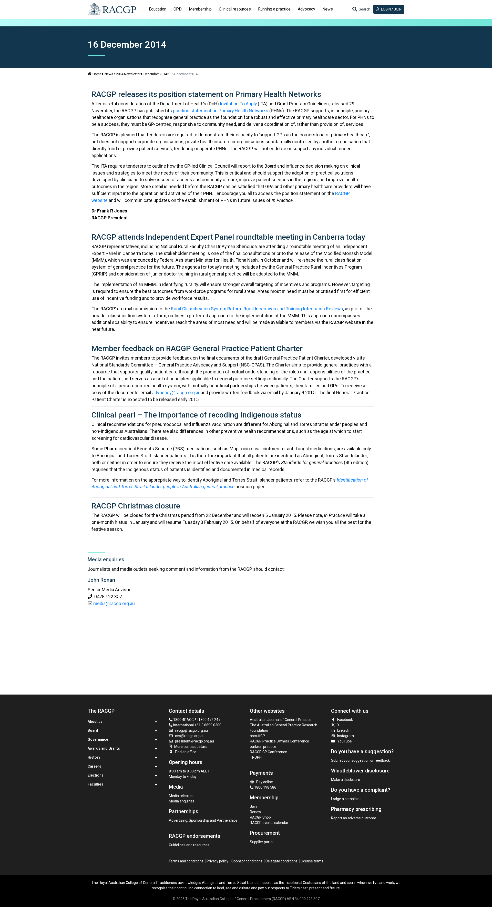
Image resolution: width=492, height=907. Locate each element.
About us (95, 721)
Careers (94, 766)
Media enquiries (181, 801)
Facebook (345, 720)
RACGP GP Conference (268, 752)
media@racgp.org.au (114, 603)
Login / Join (391, 9)
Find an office (185, 752)
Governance (98, 739)
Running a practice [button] (274, 9)
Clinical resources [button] (235, 9)
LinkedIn (344, 730)
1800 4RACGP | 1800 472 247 (196, 720)
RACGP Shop (260, 817)
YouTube (344, 741)
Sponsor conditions (246, 861)
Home (97, 74)
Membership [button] (200, 9)
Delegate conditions (281, 861)
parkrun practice (263, 747)
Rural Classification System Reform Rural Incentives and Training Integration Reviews (257, 308)
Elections (96, 775)
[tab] (157, 9)
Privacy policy (217, 861)
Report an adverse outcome (353, 818)
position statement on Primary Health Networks (220, 110)
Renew (255, 812)
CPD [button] (177, 9)
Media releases (181, 796)
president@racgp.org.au (194, 741)
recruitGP (257, 736)
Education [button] (157, 9)
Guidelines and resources (189, 845)
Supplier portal (261, 842)
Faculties (95, 784)
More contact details (190, 747)
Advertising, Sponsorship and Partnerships (203, 820)
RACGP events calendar (269, 823)
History (94, 757)
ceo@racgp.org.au (189, 736)
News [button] (327, 9)
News (109, 74)
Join (253, 806)
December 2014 (155, 74)
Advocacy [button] (306, 9)
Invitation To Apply (238, 103)
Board (93, 730)
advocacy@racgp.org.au (176, 392)
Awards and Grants (104, 748)
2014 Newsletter (128, 74)
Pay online (264, 782)
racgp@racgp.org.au (191, 730)
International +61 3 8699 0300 (196, 725)
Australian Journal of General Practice (280, 720)
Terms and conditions (186, 861)
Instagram (345, 736)
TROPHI (256, 757)
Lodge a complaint (346, 799)
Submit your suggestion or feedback (360, 760)
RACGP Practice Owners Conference (279, 741)
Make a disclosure (345, 780)
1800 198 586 (264, 787)
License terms (312, 861)
